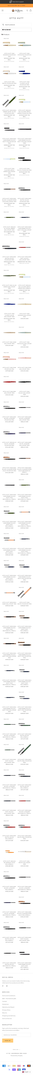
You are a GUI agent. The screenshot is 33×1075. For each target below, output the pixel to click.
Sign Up (8, 1040)
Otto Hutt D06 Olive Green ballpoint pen (9, 287)
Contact (4, 1001)
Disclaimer (5, 1004)
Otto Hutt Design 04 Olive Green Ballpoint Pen (9, 228)
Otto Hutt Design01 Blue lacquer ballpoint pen (24, 444)
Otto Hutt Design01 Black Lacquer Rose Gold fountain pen (9, 469)
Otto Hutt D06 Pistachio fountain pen (24, 55)
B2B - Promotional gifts (9, 998)
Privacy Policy (6, 1010)
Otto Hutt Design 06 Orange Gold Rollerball (9, 863)
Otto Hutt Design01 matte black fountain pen (24, 200)
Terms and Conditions (8, 995)
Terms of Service (7, 1018)
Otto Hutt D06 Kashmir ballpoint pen (24, 315)
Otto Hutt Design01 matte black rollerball (24, 735)
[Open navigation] (2, 10)
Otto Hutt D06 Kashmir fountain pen (9, 55)
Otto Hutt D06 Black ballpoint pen (24, 393)
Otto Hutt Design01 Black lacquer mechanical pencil (9, 735)
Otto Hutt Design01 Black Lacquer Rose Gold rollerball (24, 913)
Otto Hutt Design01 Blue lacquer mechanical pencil (9, 913)
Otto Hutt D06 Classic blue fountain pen (25, 83)
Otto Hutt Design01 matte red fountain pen (25, 761)
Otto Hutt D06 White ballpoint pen (24, 863)
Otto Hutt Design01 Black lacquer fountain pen (9, 418)
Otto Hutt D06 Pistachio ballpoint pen (24, 344)
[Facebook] (2, 986)
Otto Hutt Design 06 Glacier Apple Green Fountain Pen (24, 112)
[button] (26, 1072)
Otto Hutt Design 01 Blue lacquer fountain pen (9, 444)
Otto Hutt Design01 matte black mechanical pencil (9, 964)
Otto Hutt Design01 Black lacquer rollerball (9, 888)
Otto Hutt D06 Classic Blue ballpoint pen (9, 315)
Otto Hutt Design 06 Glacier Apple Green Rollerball (24, 287)
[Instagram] (6, 986)
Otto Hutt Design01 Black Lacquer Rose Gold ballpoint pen (9, 200)
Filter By (7, 30)
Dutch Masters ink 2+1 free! (16, 5)
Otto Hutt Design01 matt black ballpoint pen (24, 258)
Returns (4, 1013)
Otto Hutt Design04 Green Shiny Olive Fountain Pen (9, 112)
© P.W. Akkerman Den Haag (16, 1053)
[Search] (27, 10)
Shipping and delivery (8, 1015)
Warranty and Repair (8, 1007)
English (15, 1049)
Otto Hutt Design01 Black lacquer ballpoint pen (24, 418)
